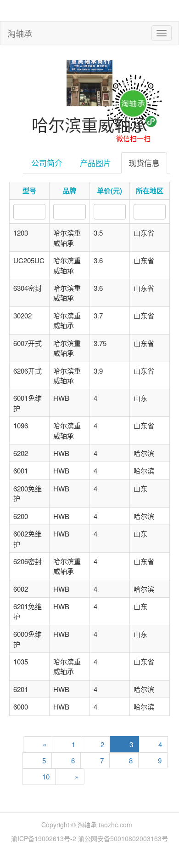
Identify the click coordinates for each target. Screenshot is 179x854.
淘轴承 (19, 33)
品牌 (69, 190)
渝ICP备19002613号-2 (44, 838)
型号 (29, 190)
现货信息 (144, 162)
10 (46, 776)
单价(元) (109, 190)
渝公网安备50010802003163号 (123, 838)
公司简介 (46, 162)
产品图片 (95, 162)
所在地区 (149, 190)
